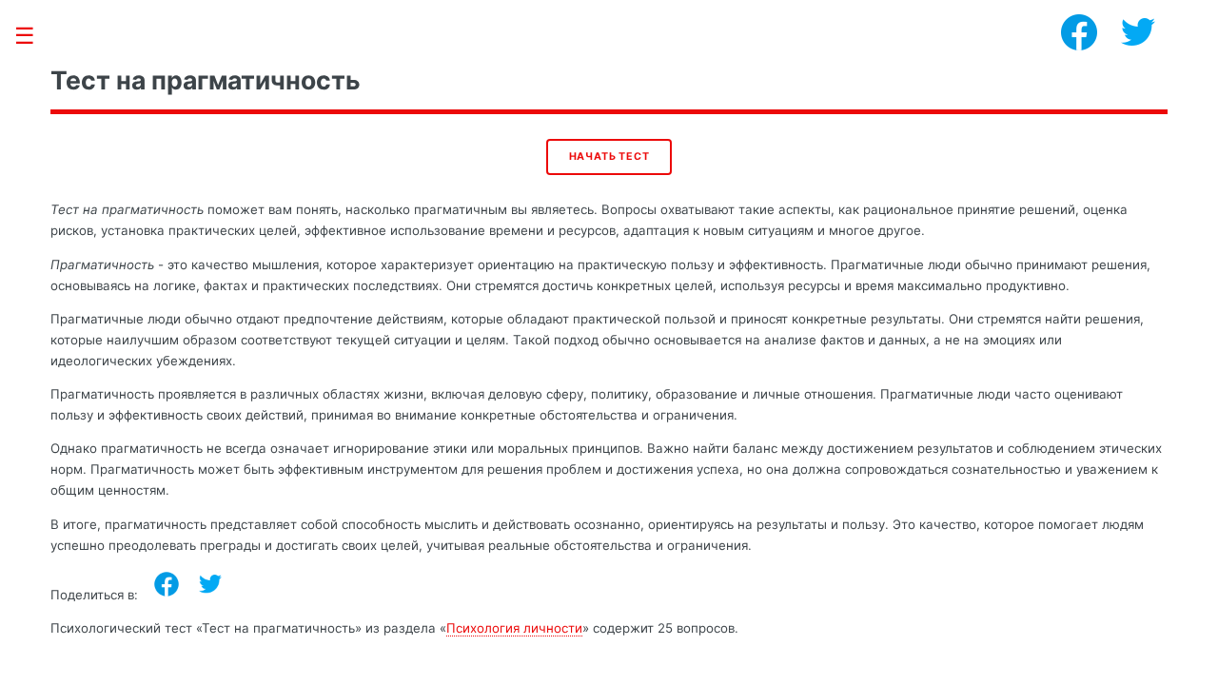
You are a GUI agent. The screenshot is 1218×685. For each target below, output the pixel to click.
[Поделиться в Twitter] (210, 584)
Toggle (34, 35)
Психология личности (514, 628)
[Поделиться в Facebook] (166, 584)
